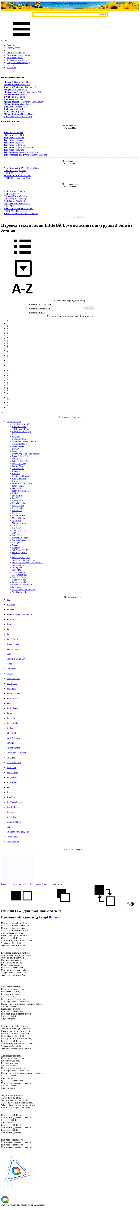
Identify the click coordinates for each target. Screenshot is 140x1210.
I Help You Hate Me (21, 491)
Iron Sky (16, 498)
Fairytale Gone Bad (20, 461)
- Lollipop (11, 194)
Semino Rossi (12, 772)
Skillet (9, 634)
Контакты (11, 67)
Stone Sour (11, 757)
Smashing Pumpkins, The (18, 832)
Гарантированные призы (18, 55)
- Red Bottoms (14, 191)
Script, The (11, 817)
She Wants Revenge (15, 802)
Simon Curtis (12, 837)
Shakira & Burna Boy (16, 659)
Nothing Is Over (19, 530)
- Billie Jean (17, 84)
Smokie (10, 812)
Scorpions (11, 604)
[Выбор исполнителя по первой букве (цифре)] (22, 298)
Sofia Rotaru (12, 782)
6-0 (13, 555)
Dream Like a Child (20, 456)
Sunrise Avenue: (14, 421)
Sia (8, 629)
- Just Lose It (13, 109)
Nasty (14, 525)
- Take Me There (14, 97)
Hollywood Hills (19, 478)
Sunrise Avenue (41, 884)
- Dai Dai (18, 82)
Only (14, 533)
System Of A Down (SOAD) (19, 614)
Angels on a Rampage (21, 431)
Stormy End (17, 567)
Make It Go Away (20, 518)
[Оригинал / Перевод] (104, 905)
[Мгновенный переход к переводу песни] (22, 277)
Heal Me (16, 473)
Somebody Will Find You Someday (27, 562)
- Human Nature (19, 114)
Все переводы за (71, 217)
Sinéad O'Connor (14, 693)
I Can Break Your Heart (22, 483)
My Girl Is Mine (19, 523)
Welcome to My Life (21, 582)
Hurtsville (16, 481)
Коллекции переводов (17, 60)
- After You (14, 137)
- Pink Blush (14, 201)
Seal (8, 827)
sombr (9, 664)
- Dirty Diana (17, 104)
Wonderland (17, 587)
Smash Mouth (13, 807)
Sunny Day (17, 570)
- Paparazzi (14, 111)
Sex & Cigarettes (19, 552)
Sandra (10, 703)
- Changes (13, 140)
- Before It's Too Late (21, 213)
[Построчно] (63, 905)
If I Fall (15, 493)
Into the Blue (17, 496)
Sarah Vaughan (13, 738)
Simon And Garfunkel (16, 753)
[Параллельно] (21, 905)
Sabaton (10, 713)
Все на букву (72, 849)
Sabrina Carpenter (14, 649)
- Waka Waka (23, 92)
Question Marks (19, 540)
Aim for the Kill (19, 426)
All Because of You (20, 429)
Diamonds (16, 451)
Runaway (16, 547)
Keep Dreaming (19, 503)
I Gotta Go (16, 488)
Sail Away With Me (20, 550)
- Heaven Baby (21, 168)
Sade (9, 654)
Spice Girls (11, 767)
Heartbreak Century (20, 476)
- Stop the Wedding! (15, 199)
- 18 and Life (14, 135)
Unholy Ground (19, 580)
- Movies (15, 196)
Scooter (10, 792)
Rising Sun (17, 543)
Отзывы (10, 65)
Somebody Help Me (21, 557)
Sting (9, 599)
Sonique (10, 743)
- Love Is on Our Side (18, 147)
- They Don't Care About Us (24, 102)
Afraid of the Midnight (22, 424)
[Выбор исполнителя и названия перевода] (22, 255)
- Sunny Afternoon (22, 152)
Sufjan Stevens (13, 698)
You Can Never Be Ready (23, 589)
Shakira (10, 624)
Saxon (9, 787)
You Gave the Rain (20, 592)
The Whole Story (19, 575)
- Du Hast (14, 99)
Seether (10, 728)
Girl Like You (18, 468)
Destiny (15, 449)
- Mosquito (11, 206)
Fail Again (16, 459)
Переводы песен (19, 884)
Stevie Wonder (13, 639)
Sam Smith (11, 669)
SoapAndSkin (13, 841)
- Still (18, 208)
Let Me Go (17, 510)
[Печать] (127, 905)
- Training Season (16, 107)
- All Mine (25, 155)
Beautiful (16, 436)
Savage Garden (13, 748)
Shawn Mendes (13, 678)
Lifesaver (16, 513)
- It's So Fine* (17, 175)
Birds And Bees (19, 439)
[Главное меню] (21, 38)
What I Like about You (22, 585)
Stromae (10, 609)
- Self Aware (15, 89)
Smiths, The (12, 683)
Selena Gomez (13, 644)
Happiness (16, 471)
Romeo (15, 545)
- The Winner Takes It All (18, 116)
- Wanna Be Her (13, 132)
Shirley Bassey (13, 708)
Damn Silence (18, 446)
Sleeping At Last (14, 822)
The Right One (18, 572)
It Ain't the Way (19, 501)
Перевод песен (13, 48)
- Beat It (15, 94)
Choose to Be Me (19, 444)
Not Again (16, 528)
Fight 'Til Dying (19, 463)
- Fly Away (14, 142)
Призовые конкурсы (16, 52)
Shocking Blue (13, 723)
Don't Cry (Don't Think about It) (26, 454)
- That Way (14, 173)
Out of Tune (17, 535)
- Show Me (14, 150)
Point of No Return (20, 538)
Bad (14, 434)
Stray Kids (11, 688)
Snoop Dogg (12, 718)
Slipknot (10, 619)
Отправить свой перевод (18, 62)
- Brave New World (18, 178)
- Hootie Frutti (15, 211)
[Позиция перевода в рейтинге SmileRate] (132, 905)
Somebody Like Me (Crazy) (24, 560)
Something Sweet (19, 565)
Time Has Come (19, 577)
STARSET (11, 733)
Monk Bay (16, 520)
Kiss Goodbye (18, 508)
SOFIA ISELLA (14, 762)
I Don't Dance (18, 486)
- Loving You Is (15, 170)
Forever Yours (18, 466)
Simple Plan (12, 777)
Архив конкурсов (15, 57)
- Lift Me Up (14, 145)
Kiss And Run (18, 505)
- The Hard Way (21, 87)
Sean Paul (11, 797)
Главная (10, 45)
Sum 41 (10, 673)
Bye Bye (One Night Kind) (24, 441)
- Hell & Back (17, 203)
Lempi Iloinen (49, 917)
